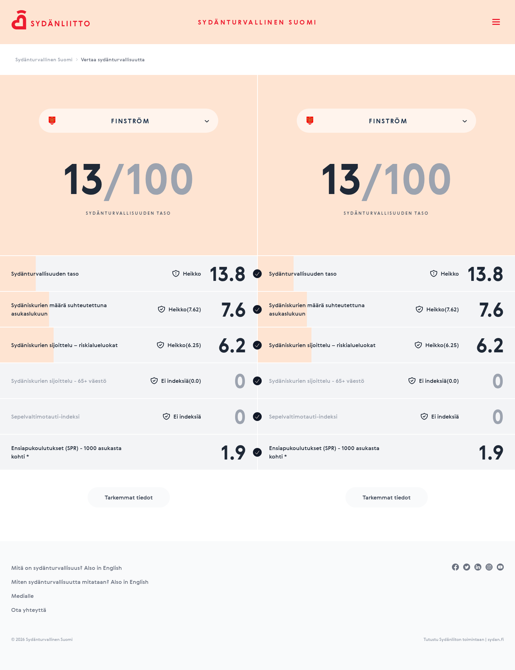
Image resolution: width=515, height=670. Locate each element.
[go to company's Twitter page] (466, 567)
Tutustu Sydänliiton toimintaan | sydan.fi (464, 639)
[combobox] (128, 121)
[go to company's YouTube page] (500, 567)
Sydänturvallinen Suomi (257, 22)
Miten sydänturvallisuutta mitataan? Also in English (80, 582)
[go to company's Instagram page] (489, 567)
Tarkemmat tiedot (129, 497)
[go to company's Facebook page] (455, 567)
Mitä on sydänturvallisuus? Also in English (66, 568)
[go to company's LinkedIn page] (477, 567)
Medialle (22, 596)
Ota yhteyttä (28, 610)
